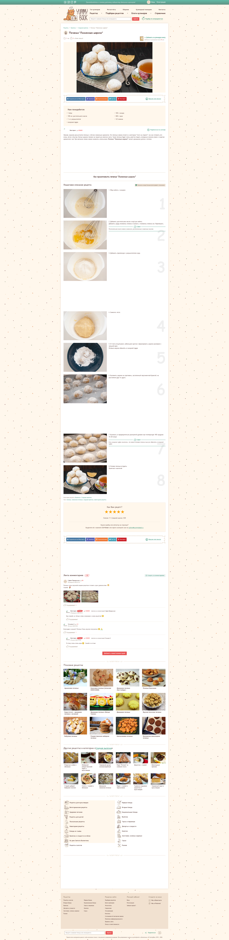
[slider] (114, 512)
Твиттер (113, 99)
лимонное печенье (77, 500)
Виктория (73, 130)
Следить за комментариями (156, 575)
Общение (126, 9)
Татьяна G (71, 624)
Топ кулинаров (95, 9)
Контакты (162, 9)
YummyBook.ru (76, 14)
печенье (69, 500)
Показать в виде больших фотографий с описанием (151, 185)
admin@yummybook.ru (136, 528)
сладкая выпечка (88, 500)
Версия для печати (155, 99)
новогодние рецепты (100, 500)
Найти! (135, 19)
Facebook (91, 99)
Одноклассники (102, 99)
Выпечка (77, 497)
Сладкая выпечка (86, 497)
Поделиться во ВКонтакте (77, 99)
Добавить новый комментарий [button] (114, 653)
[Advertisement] (114, 155)
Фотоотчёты (111, 9)
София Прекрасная (74, 580)
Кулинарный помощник (144, 9)
